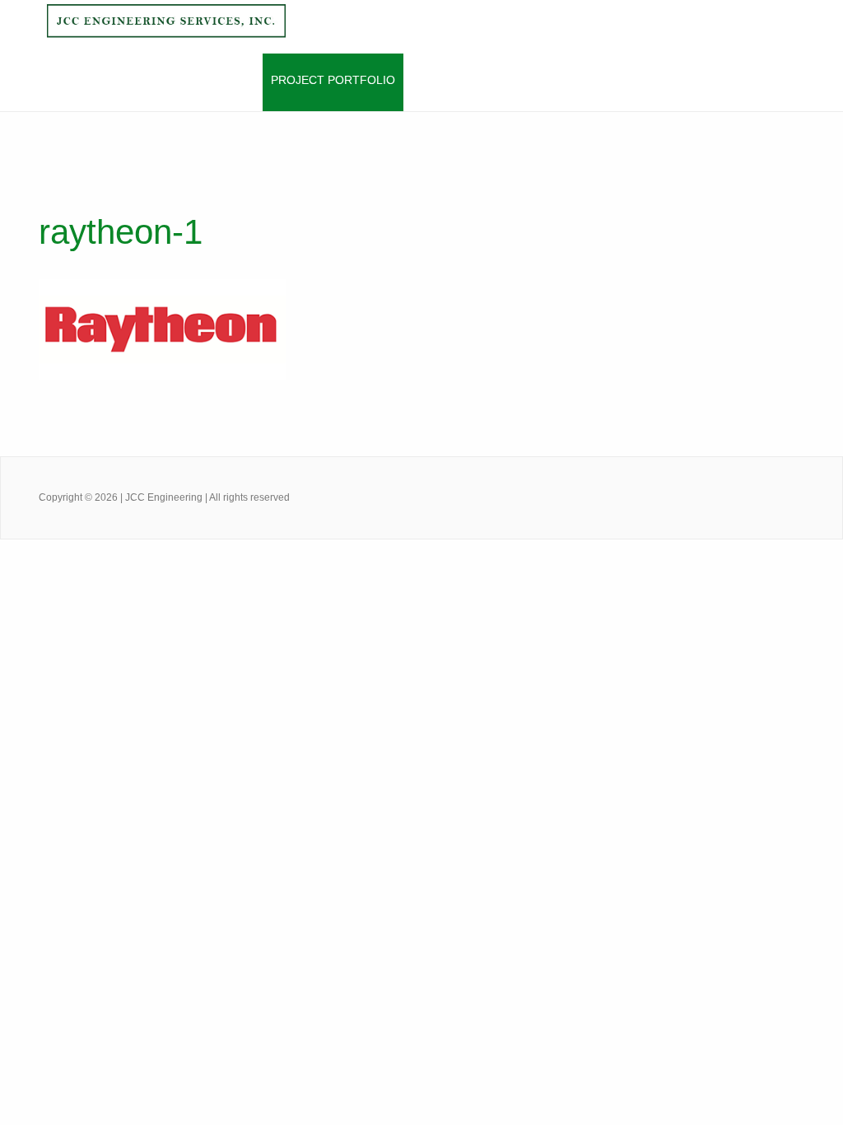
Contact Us (514, 79)
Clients (436, 79)
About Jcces (141, 79)
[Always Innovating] (165, 30)
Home (67, 79)
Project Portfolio (333, 79)
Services (226, 79)
